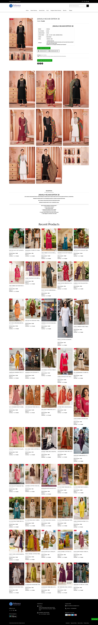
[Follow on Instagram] (86, 1)
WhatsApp (95, 619)
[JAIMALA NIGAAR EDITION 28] (12, 56)
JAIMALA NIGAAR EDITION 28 (44, 56)
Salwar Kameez (34, 10)
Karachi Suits (41, 10)
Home (27, 10)
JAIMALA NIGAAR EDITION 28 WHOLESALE (58, 56)
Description (49, 190)
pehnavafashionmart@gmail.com (73, 605)
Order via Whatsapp (44, 48)
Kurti (47, 10)
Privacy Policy (86, 623)
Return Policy (80, 623)
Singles (70, 10)
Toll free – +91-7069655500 (71, 608)
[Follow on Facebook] (82, 1)
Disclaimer (68, 623)
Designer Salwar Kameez (56, 10)
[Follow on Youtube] (88, 1)
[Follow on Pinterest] (84, 1)
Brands (64, 10)
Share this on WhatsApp (45, 60)
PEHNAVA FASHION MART (45, 196)
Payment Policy (74, 623)
